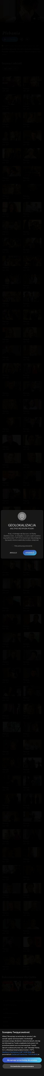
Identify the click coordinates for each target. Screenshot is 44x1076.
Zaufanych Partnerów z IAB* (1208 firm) (16, 1052)
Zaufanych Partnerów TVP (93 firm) (24, 1054)
